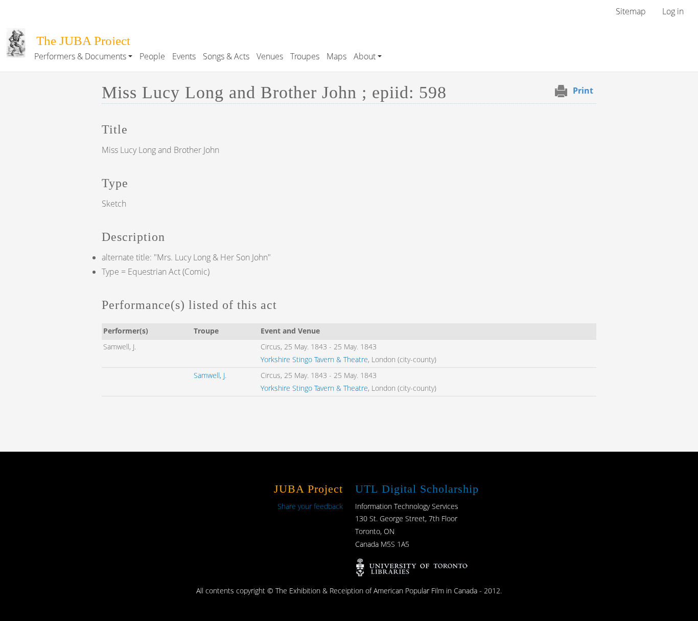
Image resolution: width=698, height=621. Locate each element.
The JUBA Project (83, 41)
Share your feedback (310, 506)
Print (583, 90)
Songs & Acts (226, 56)
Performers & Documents (80, 56)
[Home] (16, 35)
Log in (673, 11)
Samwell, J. (210, 375)
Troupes (304, 56)
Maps (336, 56)
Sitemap (631, 11)
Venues (270, 56)
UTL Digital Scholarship (417, 488)
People (152, 56)
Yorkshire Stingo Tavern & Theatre (314, 359)
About (365, 56)
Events (184, 56)
